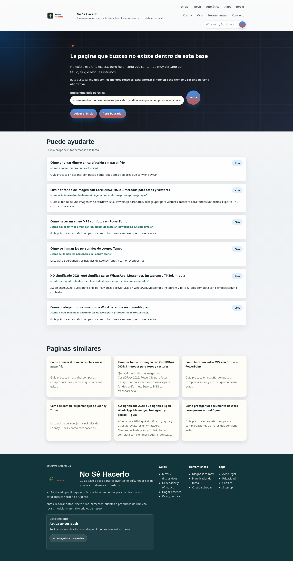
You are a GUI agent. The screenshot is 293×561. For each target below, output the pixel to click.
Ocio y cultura (171, 496)
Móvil (197, 6)
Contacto (238, 15)
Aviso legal (229, 474)
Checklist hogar (202, 487)
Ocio (200, 15)
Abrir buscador (113, 113)
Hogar (240, 6)
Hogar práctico (171, 492)
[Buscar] (242, 24)
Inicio (184, 6)
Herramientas (217, 15)
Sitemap (227, 487)
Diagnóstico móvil (203, 474)
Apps (227, 6)
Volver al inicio (83, 113)
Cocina (187, 15)
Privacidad (229, 478)
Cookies (227, 483)
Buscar (193, 97)
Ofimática (212, 6)
